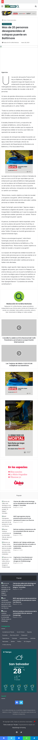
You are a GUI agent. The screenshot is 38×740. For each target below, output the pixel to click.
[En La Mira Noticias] (12, 6)
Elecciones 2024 (14, 635)
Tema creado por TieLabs (10, 724)
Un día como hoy (6, 644)
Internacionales (11, 20)
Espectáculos (5, 638)
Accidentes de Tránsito (8, 632)
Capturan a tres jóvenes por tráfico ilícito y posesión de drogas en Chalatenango (23, 559)
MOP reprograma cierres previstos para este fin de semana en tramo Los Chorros (23, 518)
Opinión (13, 641)
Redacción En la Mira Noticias (11, 42)
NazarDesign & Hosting (19, 727)
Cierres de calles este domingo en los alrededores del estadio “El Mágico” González (24, 503)
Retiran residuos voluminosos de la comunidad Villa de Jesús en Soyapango (24, 531)
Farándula (14, 638)
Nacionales (5, 641)
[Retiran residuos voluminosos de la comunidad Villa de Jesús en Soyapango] (7, 534)
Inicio (4, 20)
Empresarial (24, 635)
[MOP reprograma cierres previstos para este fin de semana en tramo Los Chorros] (7, 521)
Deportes (29, 632)
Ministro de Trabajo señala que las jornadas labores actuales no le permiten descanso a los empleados (24, 545)
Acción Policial (20, 632)
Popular (19, 495)
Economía (4, 635)
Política (19, 641)
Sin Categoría (27, 641)
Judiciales (32, 638)
